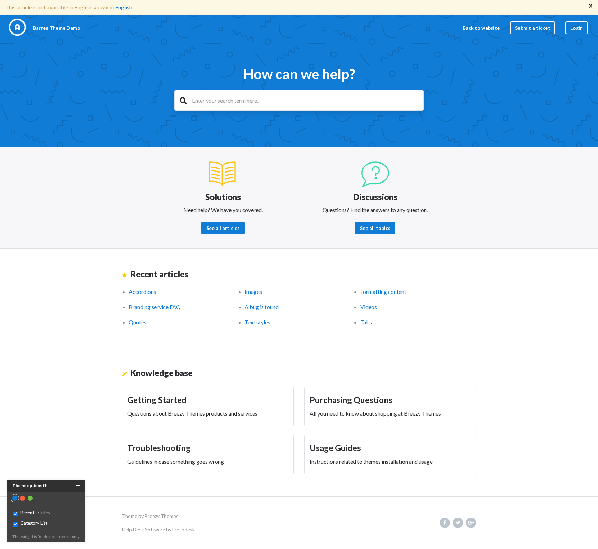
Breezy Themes (162, 516)
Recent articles (35, 512)
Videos (368, 307)
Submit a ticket (532, 28)
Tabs (366, 322)
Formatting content (383, 291)
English (123, 7)
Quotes (137, 322)
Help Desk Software (144, 529)
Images (253, 291)
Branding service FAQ (155, 307)
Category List (33, 523)
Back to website (481, 28)
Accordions (142, 291)
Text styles (257, 322)
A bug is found (262, 307)
